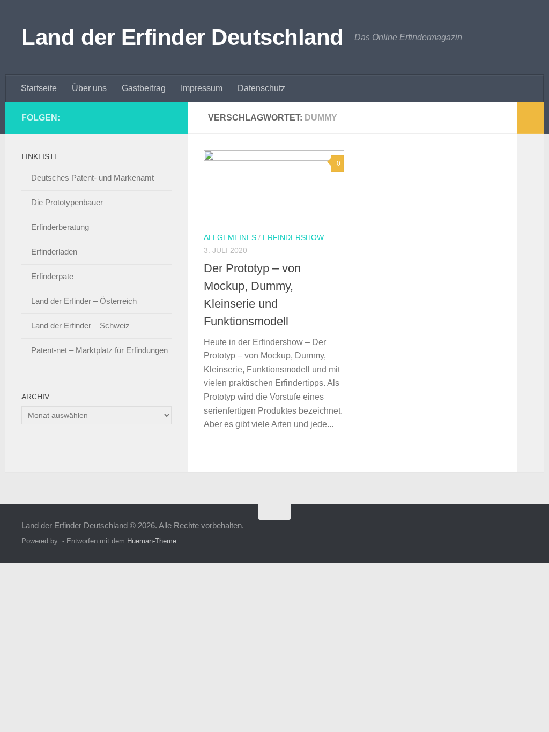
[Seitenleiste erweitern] (530, 118)
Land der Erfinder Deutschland (182, 37)
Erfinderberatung (60, 226)
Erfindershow (293, 237)
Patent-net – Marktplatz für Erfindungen (99, 350)
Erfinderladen (54, 251)
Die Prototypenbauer (67, 202)
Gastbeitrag (144, 88)
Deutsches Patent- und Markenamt (92, 177)
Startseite (39, 88)
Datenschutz (261, 88)
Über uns (89, 88)
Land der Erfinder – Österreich (84, 300)
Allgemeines (230, 237)
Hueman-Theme (151, 541)
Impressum (201, 88)
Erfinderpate (52, 276)
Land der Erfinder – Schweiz (80, 325)
